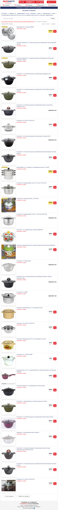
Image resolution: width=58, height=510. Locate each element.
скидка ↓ (53, 24)
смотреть (39, 7)
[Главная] (9, 1)
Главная (7, 5)
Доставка (41, 5)
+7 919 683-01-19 (24, 503)
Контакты (53, 5)
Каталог (19, 5)
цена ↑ (44, 24)
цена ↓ (48, 24)
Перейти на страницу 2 (24, 496)
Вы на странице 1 (10, 496)
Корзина (30, 5)
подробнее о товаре (21, 28)
